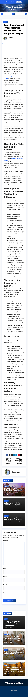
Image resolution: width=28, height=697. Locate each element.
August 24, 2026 (10, 640)
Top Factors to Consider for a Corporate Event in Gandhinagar (13, 653)
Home (10, 693)
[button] (23, 13)
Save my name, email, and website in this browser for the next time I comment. (13, 596)
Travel (6, 649)
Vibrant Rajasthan (14, 7)
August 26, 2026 (10, 625)
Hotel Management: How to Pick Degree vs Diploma (13, 622)
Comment (6, 540)
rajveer (11, 37)
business (6, 22)
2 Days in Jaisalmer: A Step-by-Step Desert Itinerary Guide (12, 669)
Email (5, 576)
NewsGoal (22, 688)
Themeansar (14, 690)
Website (5, 584)
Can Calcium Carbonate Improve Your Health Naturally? (18, 461)
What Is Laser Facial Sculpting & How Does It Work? (13, 638)
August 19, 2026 (10, 655)
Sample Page (16, 693)
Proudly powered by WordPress (9, 688)
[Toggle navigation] (13, 14)
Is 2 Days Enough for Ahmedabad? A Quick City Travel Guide (14, 504)
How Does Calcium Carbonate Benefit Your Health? (9, 461)
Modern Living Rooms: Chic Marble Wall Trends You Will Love (13, 519)
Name (5, 568)
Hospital (6, 634)
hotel (6, 619)
